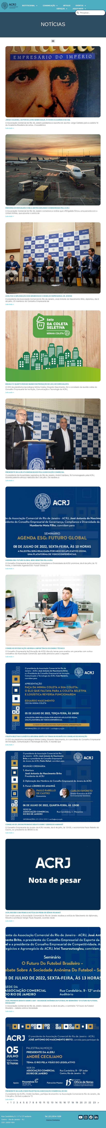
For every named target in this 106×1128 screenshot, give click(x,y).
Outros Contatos (53, 1120)
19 (77, 1102)
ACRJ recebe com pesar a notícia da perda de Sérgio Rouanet (33, 912)
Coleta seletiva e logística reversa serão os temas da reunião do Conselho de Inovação (46, 736)
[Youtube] (80, 1117)
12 (48, 1102)
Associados (78, 9)
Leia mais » (9, 128)
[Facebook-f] (91, 1117)
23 (94, 1102)
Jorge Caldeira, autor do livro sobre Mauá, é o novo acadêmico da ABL (37, 120)
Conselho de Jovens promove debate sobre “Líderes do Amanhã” (34, 824)
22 (90, 1102)
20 (81, 1102)
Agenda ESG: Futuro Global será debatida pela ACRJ (28, 560)
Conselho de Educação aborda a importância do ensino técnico (35, 648)
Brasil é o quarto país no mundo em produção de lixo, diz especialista (37, 384)
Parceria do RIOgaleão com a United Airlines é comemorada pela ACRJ (37, 208)
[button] (53, 41)
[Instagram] (86, 1117)
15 (60, 1102)
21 (85, 1102)
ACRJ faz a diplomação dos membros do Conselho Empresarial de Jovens (38, 296)
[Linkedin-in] (96, 1117)
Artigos (66, 6)
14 (56, 1102)
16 (64, 1102)
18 (73, 1102)
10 (40, 1102)
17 (69, 1102)
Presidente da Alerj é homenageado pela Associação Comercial (34, 472)
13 (52, 1102)
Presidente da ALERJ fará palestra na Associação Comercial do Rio (36, 1091)
